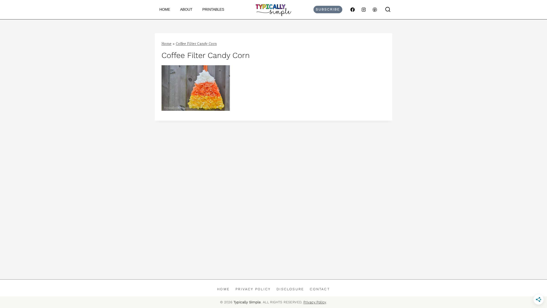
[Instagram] (363, 9)
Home (164, 9)
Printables (213, 9)
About (186, 9)
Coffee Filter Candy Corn (196, 44)
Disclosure (290, 289)
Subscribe (328, 9)
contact (320, 289)
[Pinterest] (375, 9)
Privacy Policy (253, 289)
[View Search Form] (388, 9)
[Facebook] (352, 9)
